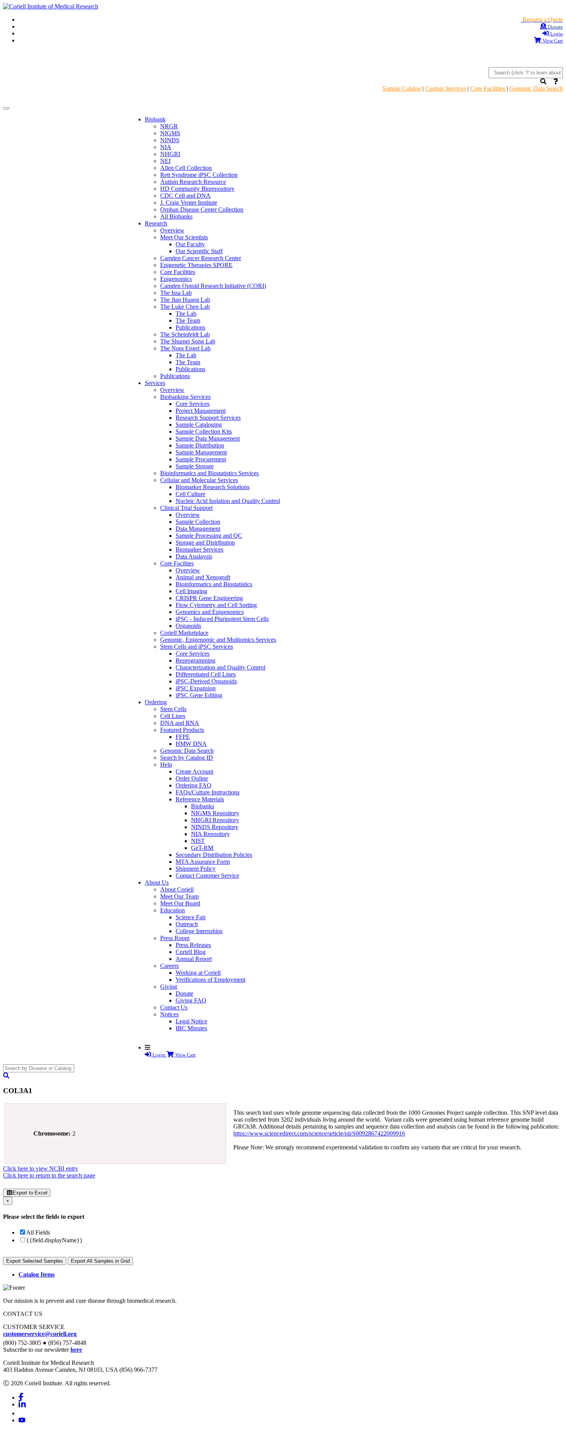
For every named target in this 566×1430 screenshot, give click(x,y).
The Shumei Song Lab (187, 341)
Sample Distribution (200, 445)
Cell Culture (190, 494)
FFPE (183, 737)
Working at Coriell (198, 972)
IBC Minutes (191, 1028)
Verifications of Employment (210, 979)
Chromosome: (51, 1133)
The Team (188, 320)
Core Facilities (487, 88)
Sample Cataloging (199, 424)
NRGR (169, 126)
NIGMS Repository (215, 813)
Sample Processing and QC (209, 535)
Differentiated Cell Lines (206, 674)
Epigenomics (176, 279)
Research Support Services (208, 417)
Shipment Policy (196, 868)
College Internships (199, 931)
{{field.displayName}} (54, 1240)
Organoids (188, 625)
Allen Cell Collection (186, 168)
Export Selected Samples (34, 1261)
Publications (190, 327)
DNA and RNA (179, 723)
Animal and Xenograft (203, 577)
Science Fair (191, 917)
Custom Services (445, 88)
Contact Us (174, 1007)
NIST (198, 841)
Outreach (187, 924)
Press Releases (193, 945)
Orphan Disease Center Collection (201, 209)
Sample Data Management (208, 438)
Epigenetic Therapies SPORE (196, 265)
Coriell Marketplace (184, 632)
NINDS (169, 140)
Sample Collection (198, 521)
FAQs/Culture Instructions (207, 792)
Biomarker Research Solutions (213, 487)
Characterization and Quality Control (220, 667)
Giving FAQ (191, 1000)
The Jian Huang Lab (185, 299)
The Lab (186, 313)
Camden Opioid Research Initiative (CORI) (213, 286)
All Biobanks (176, 216)
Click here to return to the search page (49, 1175)
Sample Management (201, 452)
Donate (184, 993)
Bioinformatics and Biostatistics (214, 584)
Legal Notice (191, 1021)
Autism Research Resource (193, 181)
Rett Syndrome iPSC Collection (199, 175)
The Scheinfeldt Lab (185, 334)
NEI (165, 161)
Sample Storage (195, 466)
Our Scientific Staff (199, 251)
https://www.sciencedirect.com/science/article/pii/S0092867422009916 (319, 1133)
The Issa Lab (176, 292)
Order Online (192, 778)
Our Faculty (190, 244)
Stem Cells (173, 709)
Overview (172, 230)
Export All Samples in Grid (100, 1261)
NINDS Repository (214, 827)
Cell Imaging (191, 591)
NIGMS (170, 133)
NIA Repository (210, 834)
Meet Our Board (180, 903)
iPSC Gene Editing (199, 695)
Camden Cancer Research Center (200, 258)
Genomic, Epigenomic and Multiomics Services (218, 639)
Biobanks (202, 806)
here (76, 1349)
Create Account (194, 771)
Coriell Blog (191, 952)
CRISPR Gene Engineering (209, 598)
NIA (165, 147)
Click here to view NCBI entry (40, 1168)
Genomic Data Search (536, 88)
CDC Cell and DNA (185, 195)
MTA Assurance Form (203, 861)
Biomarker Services (199, 549)
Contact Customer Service (207, 875)
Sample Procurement (201, 459)
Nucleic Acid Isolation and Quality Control (228, 501)
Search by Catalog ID (186, 757)
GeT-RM (202, 848)
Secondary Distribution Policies (214, 854)
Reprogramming (195, 660)
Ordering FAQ (193, 785)
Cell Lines (172, 716)
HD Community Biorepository (197, 188)
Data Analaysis (194, 556)
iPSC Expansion (196, 688)
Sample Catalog (401, 88)
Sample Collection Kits (204, 431)
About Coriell (177, 889)
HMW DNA (191, 743)
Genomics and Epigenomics (210, 612)
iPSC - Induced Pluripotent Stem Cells (222, 619)
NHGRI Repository (215, 820)
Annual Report (194, 959)
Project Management (201, 410)
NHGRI (170, 154)
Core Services (192, 403)
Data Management (198, 528)
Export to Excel (30, 1193)
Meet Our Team (179, 896)
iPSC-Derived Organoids (206, 681)
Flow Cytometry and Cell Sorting (216, 605)
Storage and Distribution (205, 542)
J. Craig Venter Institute (188, 202)
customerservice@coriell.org (40, 1334)
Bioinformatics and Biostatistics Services (209, 473)
